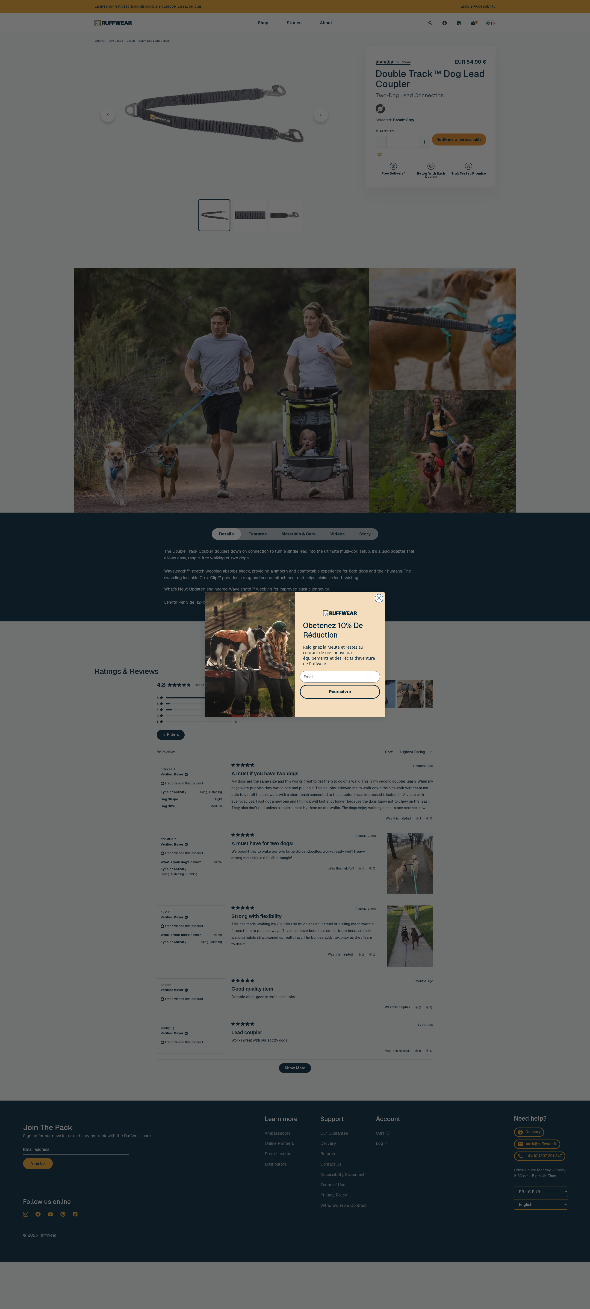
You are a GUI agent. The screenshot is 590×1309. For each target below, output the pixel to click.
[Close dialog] (379, 598)
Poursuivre (340, 691)
